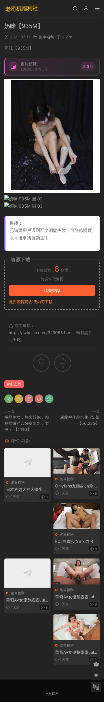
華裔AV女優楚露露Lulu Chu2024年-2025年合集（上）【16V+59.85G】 (26, 600)
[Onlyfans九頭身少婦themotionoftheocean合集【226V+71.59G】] (76, 461)
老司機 (21, 8)
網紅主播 (14, 384)
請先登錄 (52, 290)
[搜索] (75, 8)
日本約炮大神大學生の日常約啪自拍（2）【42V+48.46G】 (26, 489)
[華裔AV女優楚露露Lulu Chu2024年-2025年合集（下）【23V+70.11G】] (76, 627)
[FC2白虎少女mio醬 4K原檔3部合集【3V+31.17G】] (76, 516)
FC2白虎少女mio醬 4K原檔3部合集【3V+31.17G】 (76, 541)
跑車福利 (46, 37)
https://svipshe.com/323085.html (40, 332)
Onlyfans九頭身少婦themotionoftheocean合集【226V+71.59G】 (75, 486)
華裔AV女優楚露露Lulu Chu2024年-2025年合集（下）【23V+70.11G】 (75, 652)
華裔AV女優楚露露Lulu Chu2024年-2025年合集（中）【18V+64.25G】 (75, 597)
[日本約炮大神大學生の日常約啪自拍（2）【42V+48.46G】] (27, 462)
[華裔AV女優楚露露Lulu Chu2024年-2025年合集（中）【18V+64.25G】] (76, 571)
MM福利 (52, 693)
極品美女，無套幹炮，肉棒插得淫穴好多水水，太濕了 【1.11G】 (26, 423)
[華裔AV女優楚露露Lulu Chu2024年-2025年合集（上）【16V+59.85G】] (27, 573)
